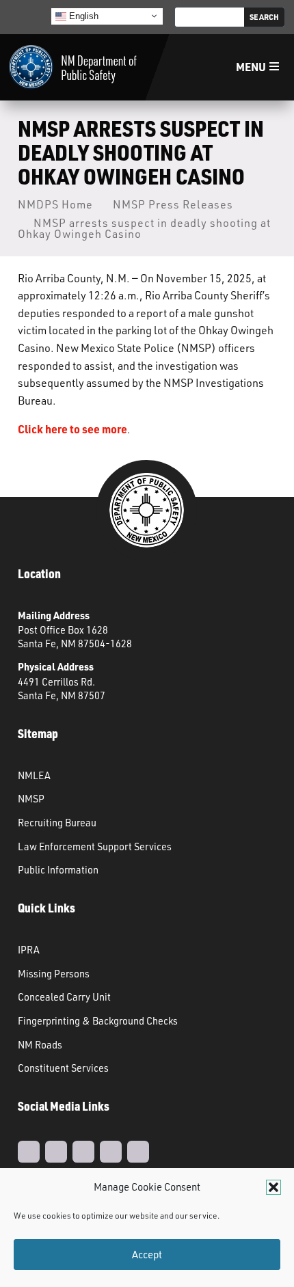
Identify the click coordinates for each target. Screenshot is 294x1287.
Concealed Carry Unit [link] (64, 996)
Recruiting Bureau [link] (57, 822)
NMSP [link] (31, 798)
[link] (73, 67)
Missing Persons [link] (54, 973)
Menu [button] (251, 66)
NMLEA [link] (34, 775)
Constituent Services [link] (63, 1067)
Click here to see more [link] (72, 429)
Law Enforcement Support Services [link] (95, 846)
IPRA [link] (29, 949)
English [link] (82, 15)
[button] (273, 1187)
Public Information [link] (58, 869)
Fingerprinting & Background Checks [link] (98, 1020)
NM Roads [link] (40, 1044)
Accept (147, 1254)
